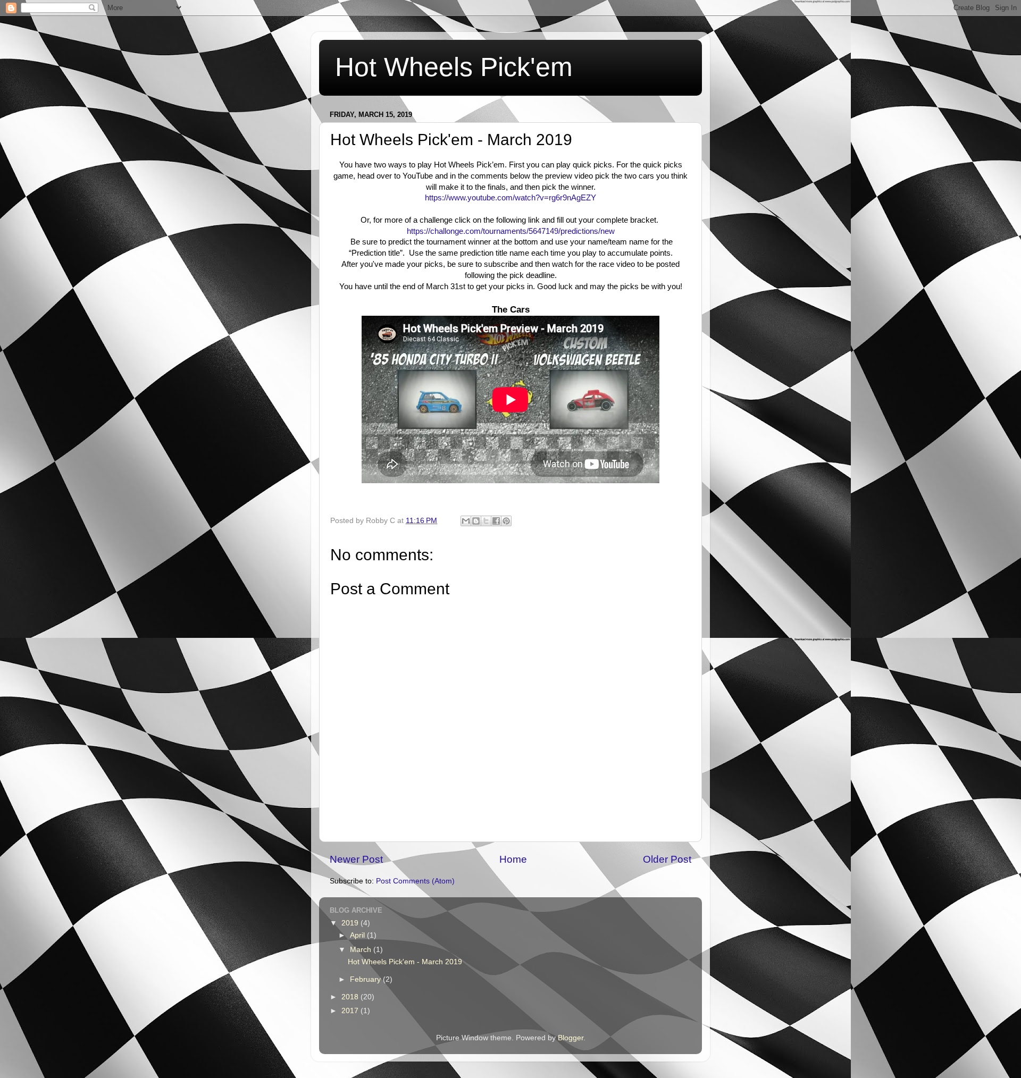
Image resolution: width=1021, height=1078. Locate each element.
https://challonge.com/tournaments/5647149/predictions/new (511, 231)
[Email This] (466, 521)
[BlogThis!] (476, 521)
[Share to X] (486, 521)
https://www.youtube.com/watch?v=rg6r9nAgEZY (510, 197)
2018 (351, 997)
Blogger (570, 1038)
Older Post (667, 859)
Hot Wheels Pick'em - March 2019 (405, 962)
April (358, 935)
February (366, 979)
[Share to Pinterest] (506, 521)
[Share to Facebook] (496, 521)
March (361, 950)
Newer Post (356, 859)
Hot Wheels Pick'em (454, 67)
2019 (351, 923)
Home (513, 859)
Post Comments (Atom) (415, 881)
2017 (351, 1011)
